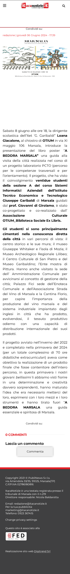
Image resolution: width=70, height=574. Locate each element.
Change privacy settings (21, 519)
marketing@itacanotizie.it (22, 510)
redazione (9, 35)
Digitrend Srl (42, 551)
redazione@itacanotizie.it (30, 503)
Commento (12, 456)
